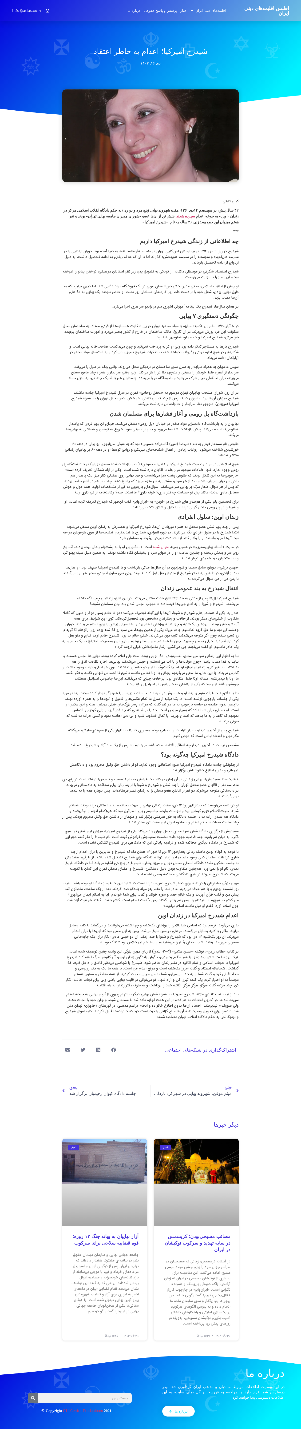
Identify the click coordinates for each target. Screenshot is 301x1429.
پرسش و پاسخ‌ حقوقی (160, 10)
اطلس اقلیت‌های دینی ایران (266, 10)
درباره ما (133, 10)
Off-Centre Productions (83, 1411)
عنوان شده (161, 547)
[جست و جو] (33, 1398)
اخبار (183, 10)
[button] (113, 1050)
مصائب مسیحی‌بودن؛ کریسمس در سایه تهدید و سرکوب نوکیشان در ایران (197, 1243)
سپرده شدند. (185, 216)
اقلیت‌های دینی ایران (210, 10)
